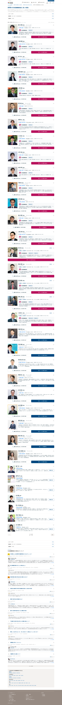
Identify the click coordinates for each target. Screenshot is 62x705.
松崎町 (30, 685)
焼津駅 (27, 218)
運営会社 (43, 694)
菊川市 (22, 680)
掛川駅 (24, 527)
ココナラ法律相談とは (12, 694)
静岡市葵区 (23, 74)
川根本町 (22, 675)
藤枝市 (23, 27)
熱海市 (10, 685)
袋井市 (14, 680)
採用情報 (43, 695)
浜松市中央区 (24, 59)
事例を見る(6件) (31, 318)
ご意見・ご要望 (28, 694)
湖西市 (17, 680)
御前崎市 (19, 680)
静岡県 (20, 27)
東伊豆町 (22, 685)
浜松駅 (29, 59)
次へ (52, 534)
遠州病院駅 (29, 234)
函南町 (35, 685)
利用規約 (27, 695)
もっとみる (31, 666)
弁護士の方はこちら (51, 0)
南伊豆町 (27, 685)
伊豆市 (17, 685)
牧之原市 (17, 675)
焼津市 (23, 218)
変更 (53, 13)
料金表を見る (30, 30)
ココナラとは (11, 698)
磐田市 (10, 680)
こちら (25, 22)
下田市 (14, 685)
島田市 (10, 675)
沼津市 (23, 170)
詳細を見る (51, 470)
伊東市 (12, 685)
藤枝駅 (27, 27)
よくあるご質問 (11, 699)
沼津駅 (27, 170)
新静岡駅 (28, 74)
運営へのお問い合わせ (12, 700)
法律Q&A (10, 695)
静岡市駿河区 (21, 497)
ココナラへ (10, 0)
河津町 (25, 685)
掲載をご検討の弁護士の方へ (30, 699)
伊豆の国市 (19, 685)
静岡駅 (28, 185)
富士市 (23, 347)
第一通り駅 (29, 122)
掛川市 (20, 527)
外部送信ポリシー (28, 698)
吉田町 (19, 675)
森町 (23, 680)
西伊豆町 (33, 685)
